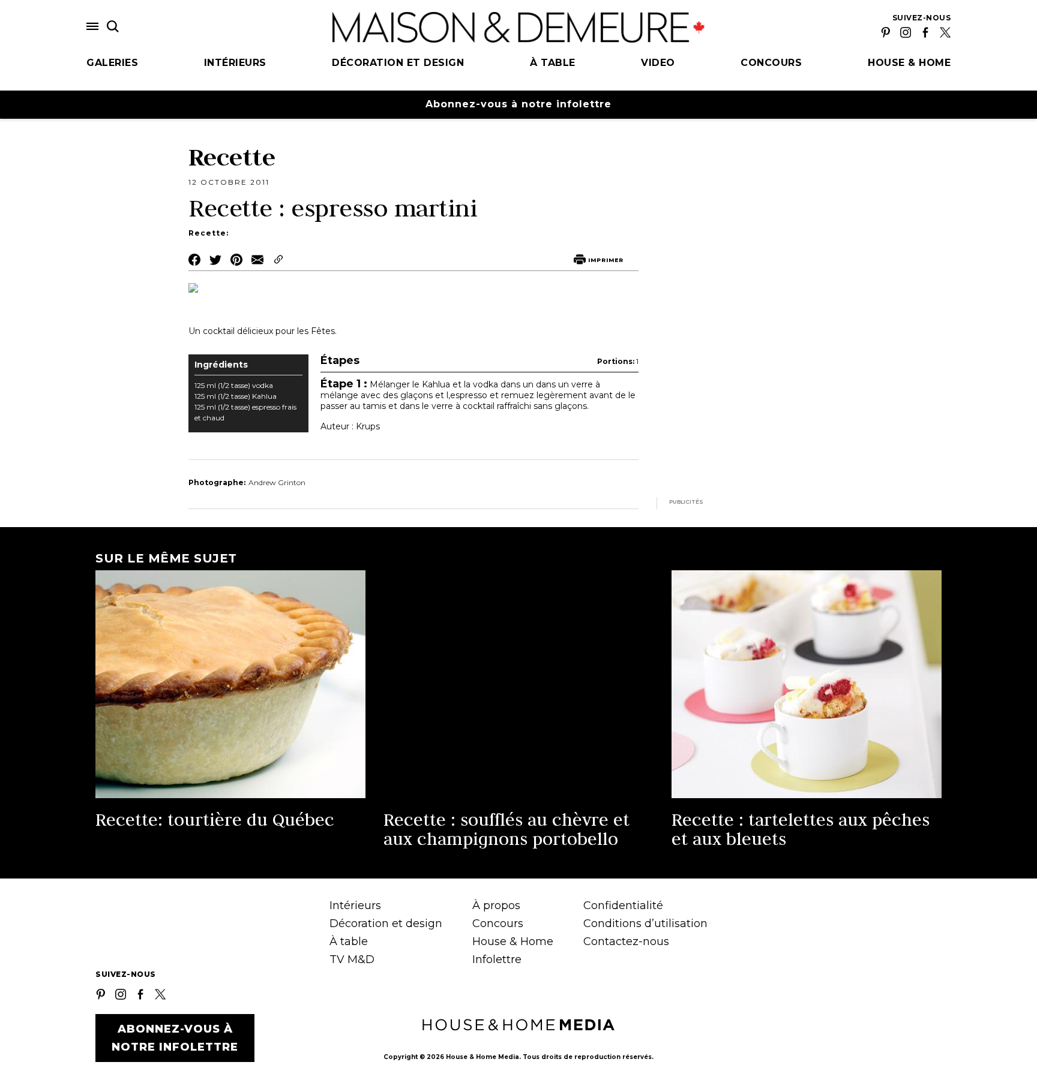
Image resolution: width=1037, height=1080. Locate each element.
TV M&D (351, 959)
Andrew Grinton (276, 482)
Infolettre (497, 959)
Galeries (112, 62)
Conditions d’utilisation (645, 923)
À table (553, 62)
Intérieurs (235, 62)
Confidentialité (623, 905)
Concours (771, 62)
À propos (496, 905)
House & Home (909, 62)
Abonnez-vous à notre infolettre (518, 104)
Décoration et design (398, 62)
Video (658, 62)
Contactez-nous (626, 941)
